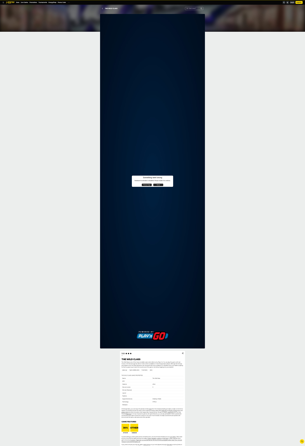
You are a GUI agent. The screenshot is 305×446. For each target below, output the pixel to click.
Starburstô (164, 410)
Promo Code (62, 2)
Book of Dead (173, 410)
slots (151, 370)
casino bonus (146, 444)
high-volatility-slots (134, 370)
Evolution (132, 440)
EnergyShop (52, 2)
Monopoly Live (136, 441)
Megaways (128, 414)
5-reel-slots (144, 370)
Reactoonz (170, 412)
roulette (159, 438)
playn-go (124, 370)
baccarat (166, 438)
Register (299, 2)
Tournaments (42, 2)
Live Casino (24, 2)
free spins (169, 444)
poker (149, 438)
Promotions (33, 2)
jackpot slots (125, 412)
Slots (17, 2)
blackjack (153, 438)
